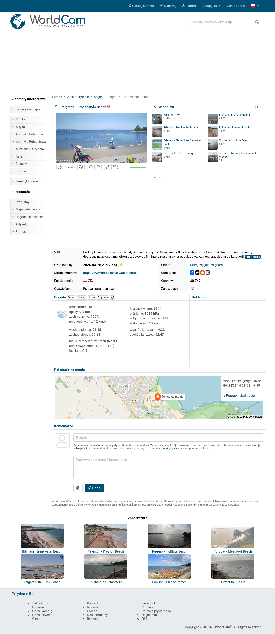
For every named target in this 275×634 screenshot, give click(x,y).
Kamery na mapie (28, 109)
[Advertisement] (159, 210)
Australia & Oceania (30, 149)
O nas (36, 619)
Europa (21, 171)
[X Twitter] (197, 272)
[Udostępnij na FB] (192, 272)
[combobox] (226, 22)
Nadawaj (169, 6)
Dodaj (96, 488)
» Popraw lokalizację (239, 396)
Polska (21, 119)
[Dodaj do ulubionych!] (98, 167)
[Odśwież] (112, 297)
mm (198, 289)
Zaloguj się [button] (210, 6)
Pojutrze (103, 297)
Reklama (93, 607)
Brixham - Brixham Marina (234, 114)
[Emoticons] (77, 488)
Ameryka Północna (29, 134)
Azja (19, 156)
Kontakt (92, 603)
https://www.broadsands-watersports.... (111, 273)
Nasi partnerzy (97, 615)
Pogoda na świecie (29, 217)
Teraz (71, 297)
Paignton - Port (172, 114)
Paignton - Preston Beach (234, 127)
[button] (255, 6)
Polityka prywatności (157, 611)
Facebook (149, 603)
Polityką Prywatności (176, 448)
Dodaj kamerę (143, 6)
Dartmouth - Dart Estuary (178, 153)
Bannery (92, 619)
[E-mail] (208, 272)
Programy (22, 202)
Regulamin (149, 615)
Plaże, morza (253, 256)
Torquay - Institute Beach (234, 140)
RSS (145, 619)
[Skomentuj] (91, 167)
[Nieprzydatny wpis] (81, 167)
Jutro (92, 297)
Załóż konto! (236, 6)
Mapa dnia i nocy (28, 209)
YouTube (148, 607)
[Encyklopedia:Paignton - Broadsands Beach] (85, 281)
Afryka (20, 127)
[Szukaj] (257, 22)
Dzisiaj (81, 297)
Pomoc (21, 232)
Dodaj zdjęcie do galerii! (207, 265)
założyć (78, 448)
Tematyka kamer (28, 181)
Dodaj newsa (41, 615)
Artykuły (21, 224)
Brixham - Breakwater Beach (180, 127)
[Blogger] (202, 272)
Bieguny (21, 164)
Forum (191, 6)
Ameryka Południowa (31, 142)
